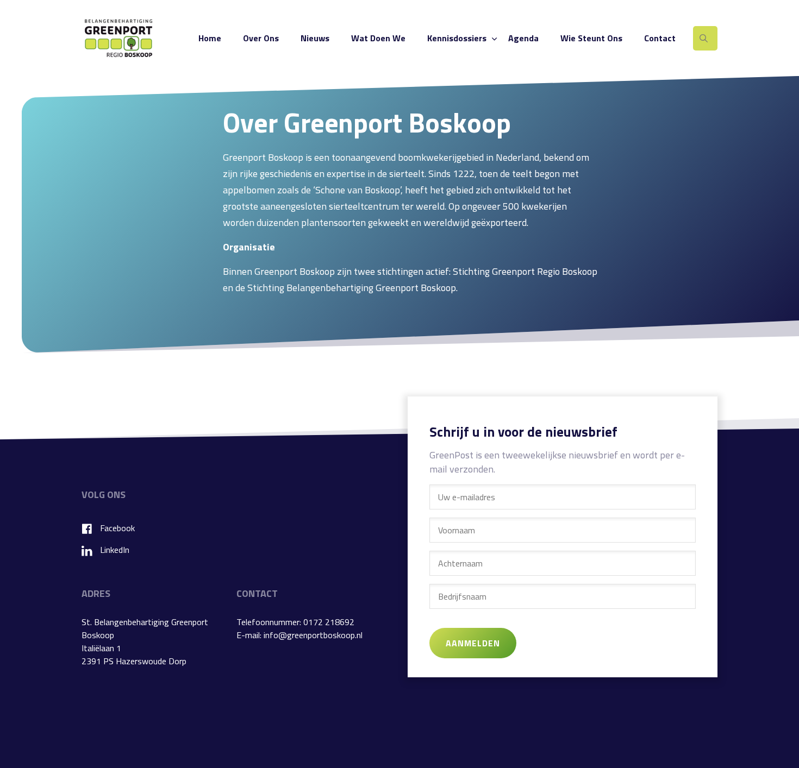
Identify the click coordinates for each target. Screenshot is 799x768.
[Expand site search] (705, 38)
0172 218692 (328, 621)
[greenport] (118, 38)
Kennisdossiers (456, 38)
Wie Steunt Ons (591, 38)
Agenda (523, 38)
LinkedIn (114, 549)
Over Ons (261, 38)
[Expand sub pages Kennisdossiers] (494, 38)
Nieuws (315, 38)
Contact (660, 38)
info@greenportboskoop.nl (313, 634)
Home (209, 38)
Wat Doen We (378, 38)
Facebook (117, 527)
